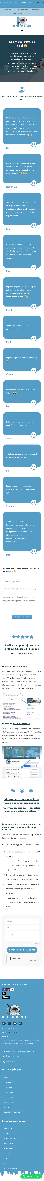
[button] (31, 1176)
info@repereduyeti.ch (13, 1056)
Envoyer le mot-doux (22, 617)
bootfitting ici (38, 2)
